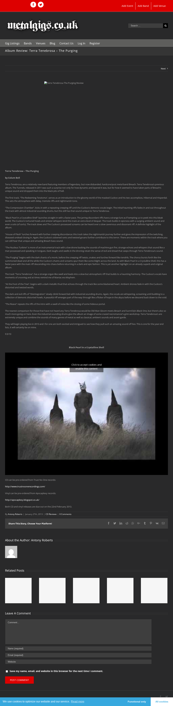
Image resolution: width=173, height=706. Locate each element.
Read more (77, 701)
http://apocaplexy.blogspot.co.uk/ (22, 499)
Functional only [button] (137, 701)
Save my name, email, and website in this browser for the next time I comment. (56, 671)
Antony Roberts (15, 514)
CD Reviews (51, 514)
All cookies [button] (161, 701)
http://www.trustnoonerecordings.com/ (25, 486)
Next (163, 68)
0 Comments (65, 514)
